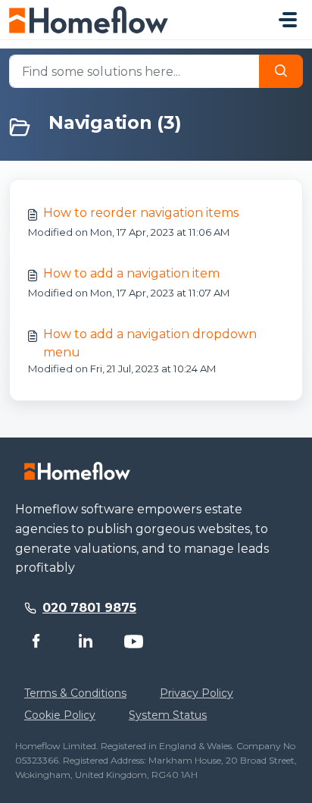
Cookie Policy (59, 715)
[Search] (281, 71)
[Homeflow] (77, 471)
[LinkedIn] (85, 641)
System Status (168, 715)
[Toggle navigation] (288, 19)
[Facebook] (36, 641)
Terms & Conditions (75, 693)
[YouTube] (133, 641)
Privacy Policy (196, 693)
